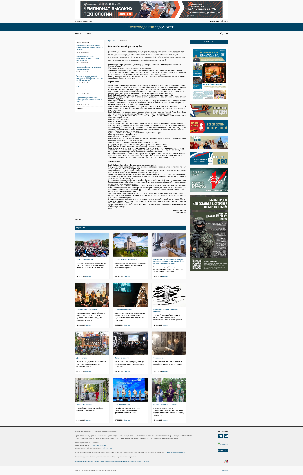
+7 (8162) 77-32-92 (99, 445)
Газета (88, 34)
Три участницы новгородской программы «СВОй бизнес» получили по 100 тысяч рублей (89, 78)
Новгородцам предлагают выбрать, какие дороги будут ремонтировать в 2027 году (89, 47)
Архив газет (209, 42)
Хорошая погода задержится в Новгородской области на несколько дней (89, 100)
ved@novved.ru (107, 448)
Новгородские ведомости (176, 452)
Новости (78, 34)
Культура (112, 41)
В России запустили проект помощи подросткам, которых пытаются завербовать (89, 89)
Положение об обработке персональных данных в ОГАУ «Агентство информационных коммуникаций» (112, 461)
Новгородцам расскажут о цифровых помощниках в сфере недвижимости (87, 58)
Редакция (225, 470)
